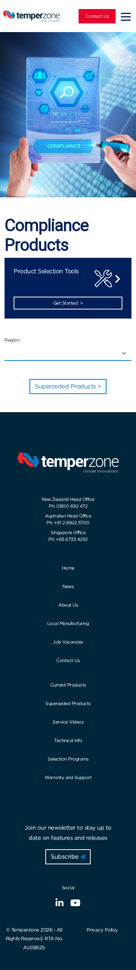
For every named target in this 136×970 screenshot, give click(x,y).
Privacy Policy (102, 930)
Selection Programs (68, 759)
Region (12, 340)
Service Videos (68, 722)
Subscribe (65, 856)
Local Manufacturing (68, 623)
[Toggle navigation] (126, 16)
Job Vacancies (68, 642)
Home (68, 568)
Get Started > (68, 303)
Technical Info (68, 740)
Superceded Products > (68, 386)
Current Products (68, 685)
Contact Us (97, 16)
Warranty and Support (68, 777)
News (68, 586)
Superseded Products (68, 703)
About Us (68, 605)
